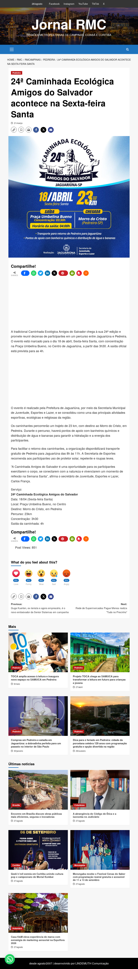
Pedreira (16, 72)
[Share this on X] (54, 273)
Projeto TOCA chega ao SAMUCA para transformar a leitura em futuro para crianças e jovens (99, 679)
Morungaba (79, 865)
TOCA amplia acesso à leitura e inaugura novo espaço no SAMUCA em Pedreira (35, 678)
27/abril (79, 687)
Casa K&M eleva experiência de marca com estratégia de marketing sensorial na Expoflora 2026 (38, 940)
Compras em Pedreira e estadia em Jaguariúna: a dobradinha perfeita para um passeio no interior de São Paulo (36, 743)
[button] (11, 49)
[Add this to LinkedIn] (47, 273)
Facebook (54, 3)
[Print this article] (72, 273)
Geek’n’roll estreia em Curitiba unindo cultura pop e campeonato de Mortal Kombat (37, 875)
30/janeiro (18, 750)
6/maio (17, 683)
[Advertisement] (74, 302)
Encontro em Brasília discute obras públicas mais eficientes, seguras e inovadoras (36, 815)
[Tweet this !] (40, 273)
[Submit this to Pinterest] (63, 273)
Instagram (69, 3)
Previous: (40, 608)
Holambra (17, 928)
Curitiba (16, 865)
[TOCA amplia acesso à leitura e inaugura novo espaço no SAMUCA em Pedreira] (38, 652)
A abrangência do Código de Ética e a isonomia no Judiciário (94, 815)
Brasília (16, 805)
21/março (18, 123)
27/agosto (18, 820)
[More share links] (86, 273)
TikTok (95, 3)
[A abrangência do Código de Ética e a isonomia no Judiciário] (100, 790)
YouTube (83, 3)
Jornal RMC (69, 24)
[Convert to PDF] (79, 273)
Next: (101, 608)
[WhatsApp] (33, 273)
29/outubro (81, 750)
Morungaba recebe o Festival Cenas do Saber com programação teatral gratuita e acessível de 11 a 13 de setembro (99, 877)
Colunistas (79, 805)
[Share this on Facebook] (25, 273)
